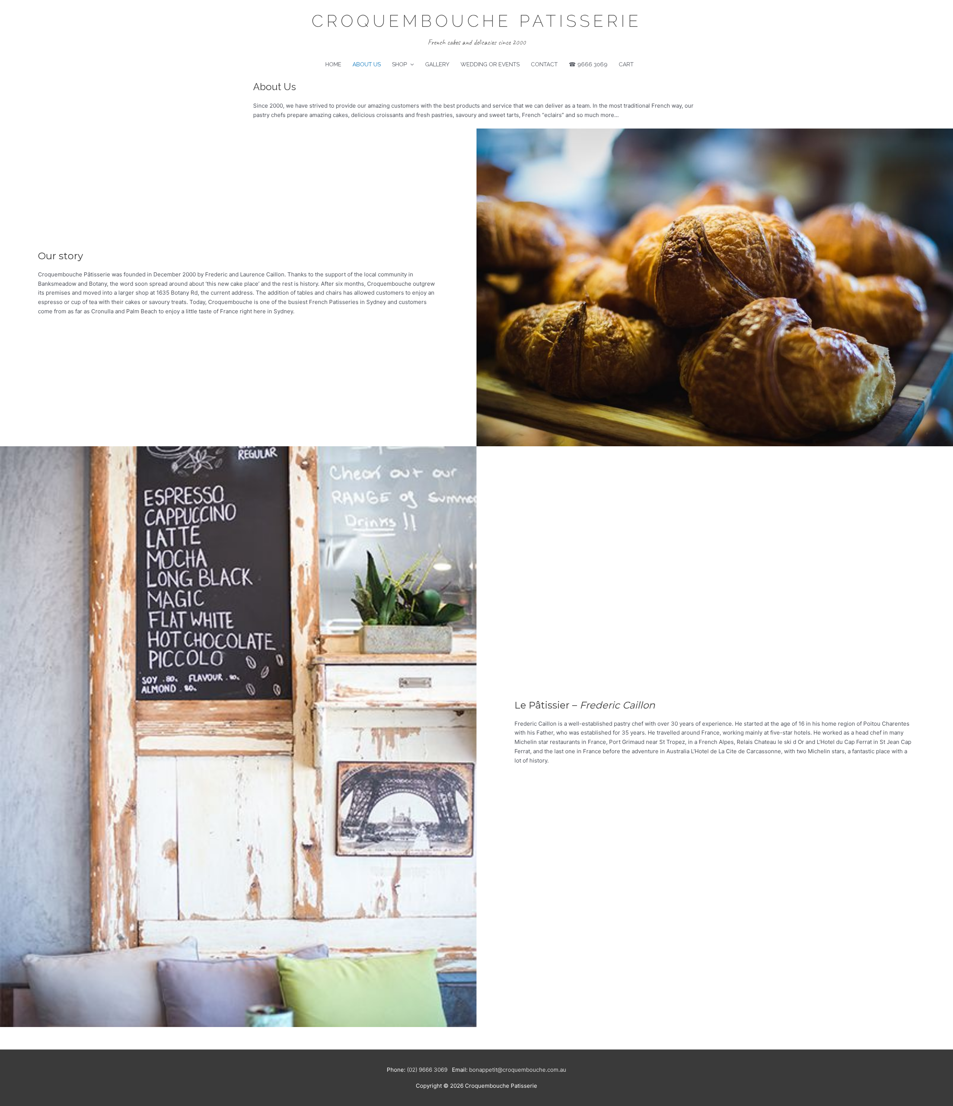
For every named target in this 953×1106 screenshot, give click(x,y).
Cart (626, 64)
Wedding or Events (490, 64)
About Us (367, 64)
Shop (399, 64)
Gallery (437, 64)
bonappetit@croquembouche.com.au (517, 1069)
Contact (544, 64)
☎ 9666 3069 (588, 64)
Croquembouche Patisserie (477, 21)
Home (333, 64)
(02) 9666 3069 (427, 1069)
